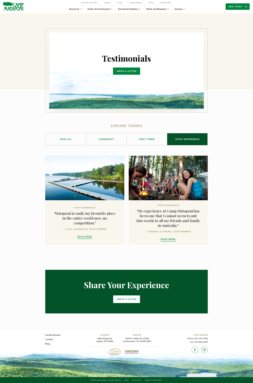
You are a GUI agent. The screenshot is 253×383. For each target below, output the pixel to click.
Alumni (178, 9)
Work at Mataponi (156, 9)
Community (106, 139)
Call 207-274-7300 (89, 2)
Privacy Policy (136, 380)
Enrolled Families (128, 9)
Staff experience (187, 139)
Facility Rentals (135, 2)
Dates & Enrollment (99, 9)
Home (127, 380)
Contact (107, 2)
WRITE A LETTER (126, 71)
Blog (151, 2)
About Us (74, 9)
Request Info (165, 2)
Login (120, 2)
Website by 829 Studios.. (153, 380)
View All (66, 139)
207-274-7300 (201, 338)
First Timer (147, 139)
